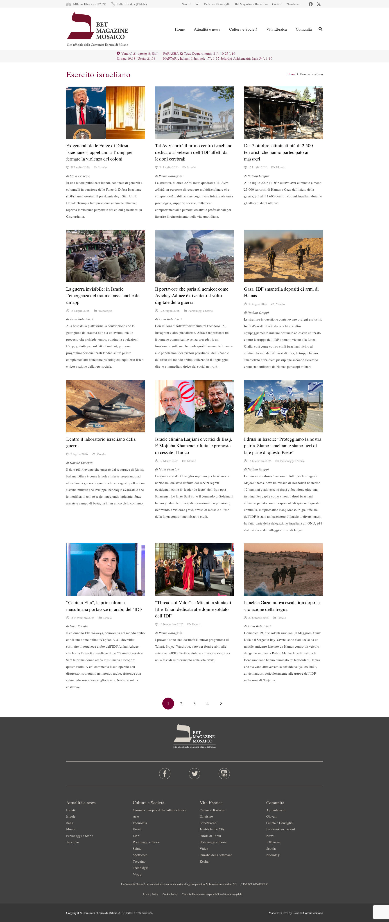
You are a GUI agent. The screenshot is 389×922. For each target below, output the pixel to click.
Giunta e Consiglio (279, 822)
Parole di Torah (210, 835)
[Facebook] (311, 4)
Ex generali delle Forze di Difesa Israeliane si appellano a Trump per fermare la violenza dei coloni (99, 152)
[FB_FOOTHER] (165, 773)
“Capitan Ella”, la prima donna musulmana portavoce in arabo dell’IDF (104, 605)
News (270, 835)
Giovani (271, 816)
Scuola (271, 848)
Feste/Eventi (208, 822)
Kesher (205, 861)
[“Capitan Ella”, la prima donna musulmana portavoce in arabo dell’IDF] (105, 569)
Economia (140, 822)
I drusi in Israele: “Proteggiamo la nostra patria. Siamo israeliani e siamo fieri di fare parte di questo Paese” (282, 445)
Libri (136, 835)
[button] (223, 29)
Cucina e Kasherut (213, 810)
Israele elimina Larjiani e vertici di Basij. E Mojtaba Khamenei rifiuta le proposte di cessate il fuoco (193, 445)
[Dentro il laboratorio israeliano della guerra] (105, 406)
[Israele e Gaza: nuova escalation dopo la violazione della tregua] (283, 569)
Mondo (280, 167)
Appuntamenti (276, 810)
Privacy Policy (150, 894)
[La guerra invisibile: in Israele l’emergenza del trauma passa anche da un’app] (105, 256)
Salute (137, 848)
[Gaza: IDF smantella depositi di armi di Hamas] (283, 256)
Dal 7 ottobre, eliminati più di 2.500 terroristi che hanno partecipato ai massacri (278, 152)
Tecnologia (105, 311)
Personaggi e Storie (200, 311)
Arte (136, 816)
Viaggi (137, 874)
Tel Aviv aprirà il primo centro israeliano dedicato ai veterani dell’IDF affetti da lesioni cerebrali (194, 152)
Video (204, 848)
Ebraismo (206, 816)
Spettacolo (140, 854)
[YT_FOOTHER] (224, 773)
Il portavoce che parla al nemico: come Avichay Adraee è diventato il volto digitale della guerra (191, 295)
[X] (319, 4)
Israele (102, 167)
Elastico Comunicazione (308, 913)
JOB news (273, 842)
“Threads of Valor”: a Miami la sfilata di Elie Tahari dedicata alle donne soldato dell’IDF (193, 609)
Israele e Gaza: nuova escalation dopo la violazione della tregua (282, 605)
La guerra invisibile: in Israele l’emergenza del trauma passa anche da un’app (102, 295)
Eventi (196, 624)
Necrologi (273, 854)
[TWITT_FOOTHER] (194, 773)
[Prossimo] (221, 704)
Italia (69, 822)
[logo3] (98, 29)
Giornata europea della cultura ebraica (159, 810)
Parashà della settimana (216, 854)
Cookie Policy (170, 894)
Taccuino (72, 842)
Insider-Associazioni (280, 829)
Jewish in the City (212, 829)
